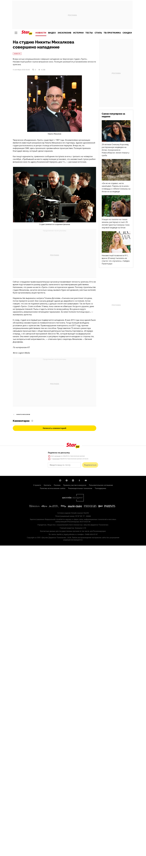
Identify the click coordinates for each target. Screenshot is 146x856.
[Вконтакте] (73, 480)
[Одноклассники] (79, 480)
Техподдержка (100, 488)
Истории (78, 33)
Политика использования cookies (52, 488)
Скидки (127, 33)
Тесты (89, 33)
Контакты (47, 485)
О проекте (37, 485)
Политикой (56, 459)
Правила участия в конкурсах (74, 485)
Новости (40, 33)
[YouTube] (86, 480)
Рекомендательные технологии (80, 488)
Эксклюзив (64, 33)
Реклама (57, 485)
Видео (52, 33)
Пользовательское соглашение (101, 485)
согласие (57, 456)
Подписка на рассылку (59, 452)
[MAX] (60, 480)
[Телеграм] (67, 480)
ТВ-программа (112, 33)
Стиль (98, 33)
